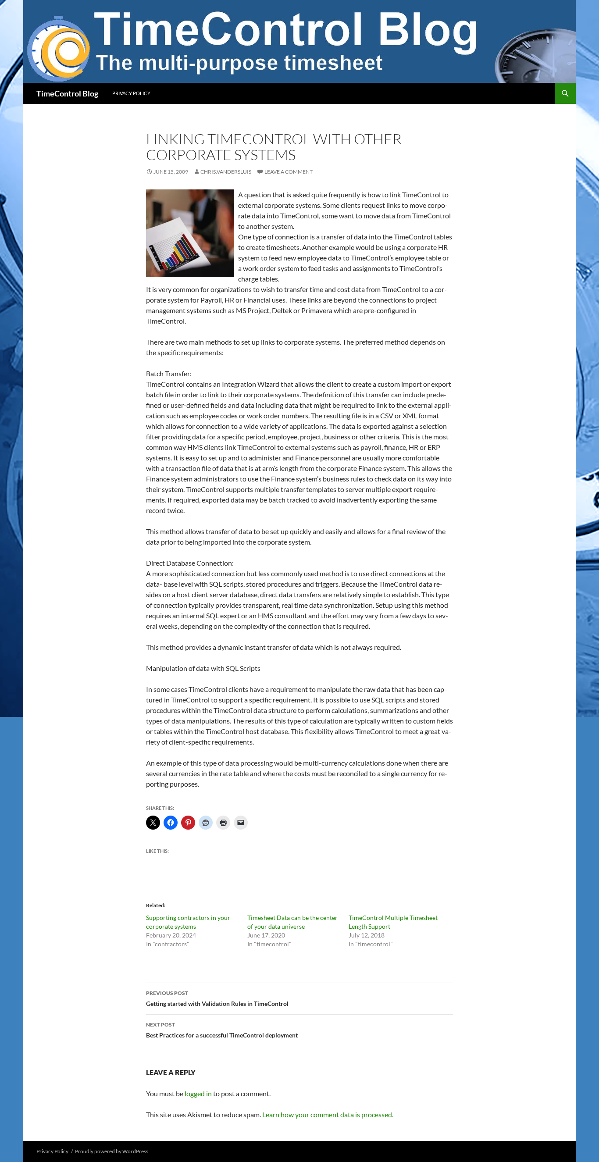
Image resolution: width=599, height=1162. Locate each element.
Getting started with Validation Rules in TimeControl (217, 998)
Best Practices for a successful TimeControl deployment (222, 1030)
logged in (198, 1093)
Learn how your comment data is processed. (327, 1114)
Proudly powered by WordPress (111, 1151)
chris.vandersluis (225, 171)
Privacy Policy (131, 93)
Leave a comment (288, 171)
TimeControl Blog (67, 93)
